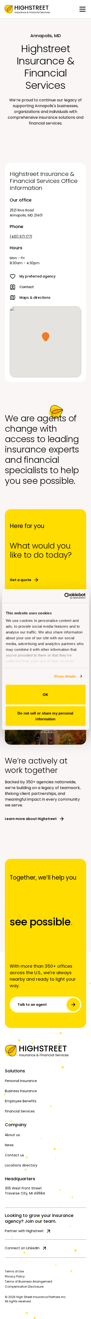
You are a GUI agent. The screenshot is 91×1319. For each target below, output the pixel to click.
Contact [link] (26, 287)
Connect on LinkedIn (22, 1248)
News (9, 1145)
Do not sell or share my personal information (45, 716)
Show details (65, 676)
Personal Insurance (21, 1080)
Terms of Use (14, 1271)
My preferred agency (37, 276)
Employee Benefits (20, 1101)
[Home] (45, 1050)
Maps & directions (34, 297)
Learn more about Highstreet (31, 818)
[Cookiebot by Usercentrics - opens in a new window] (64, 596)
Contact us (14, 1155)
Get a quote (20, 579)
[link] (27, 9)
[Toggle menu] (82, 9)
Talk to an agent (32, 1004)
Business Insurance (21, 1091)
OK (45, 694)
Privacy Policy (15, 1276)
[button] (46, 337)
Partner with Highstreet (24, 1231)
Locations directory (21, 1165)
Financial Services (20, 1111)
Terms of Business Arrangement (28, 1281)
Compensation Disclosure (24, 1286)
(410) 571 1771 (21, 236)
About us (12, 1134)
